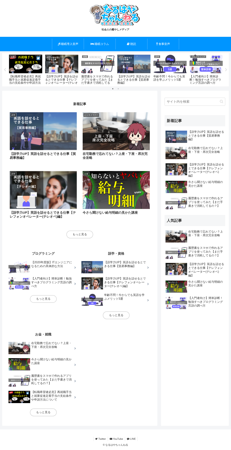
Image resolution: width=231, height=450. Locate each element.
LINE (132, 438)
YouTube (117, 438)
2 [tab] (118, 89)
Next (226, 70)
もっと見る (80, 234)
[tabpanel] (25, 69)
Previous (5, 70)
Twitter (102, 438)
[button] (221, 101)
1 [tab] (113, 89)
